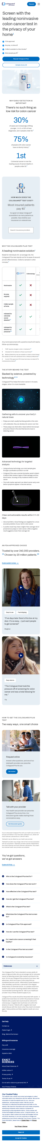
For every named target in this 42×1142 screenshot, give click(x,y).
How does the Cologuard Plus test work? (21, 884)
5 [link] (8, 261)
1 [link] (13, 33)
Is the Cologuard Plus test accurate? (20, 949)
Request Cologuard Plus (21, 59)
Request (31, 4)
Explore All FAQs (7, 864)
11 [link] (31, 351)
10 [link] (30, 348)
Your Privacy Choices (9, 1087)
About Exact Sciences (9, 1066)
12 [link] (38, 356)
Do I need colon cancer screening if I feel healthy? (21, 940)
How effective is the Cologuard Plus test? (21, 891)
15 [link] (3, 554)
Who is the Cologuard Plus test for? (19, 876)
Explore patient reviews (9, 563)
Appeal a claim (7, 1053)
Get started (11, 771)
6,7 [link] (10, 319)
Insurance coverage (8, 1049)
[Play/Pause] (35, 415)
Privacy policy (6, 1074)
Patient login (6, 1030)
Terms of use (6, 1078)
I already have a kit (21, 65)
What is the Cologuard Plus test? (18, 907)
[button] (39, 4)
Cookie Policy (25, 1120)
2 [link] (26, 48)
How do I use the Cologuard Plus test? (20, 932)
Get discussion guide (15, 824)
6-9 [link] (11, 331)
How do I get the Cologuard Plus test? (20, 899)
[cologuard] (8, 4)
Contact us (5, 1026)
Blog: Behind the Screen (10, 1034)
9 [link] (15, 360)
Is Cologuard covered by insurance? (19, 957)
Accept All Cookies (21, 1138)
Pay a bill (5, 1045)
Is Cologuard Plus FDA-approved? (19, 924)
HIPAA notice (6, 1070)
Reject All (21, 1132)
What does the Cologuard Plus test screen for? (21, 915)
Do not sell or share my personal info (14, 1082)
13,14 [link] (16, 377)
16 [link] (38, 554)
